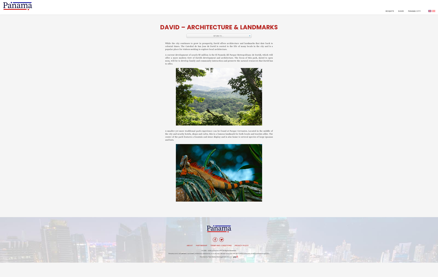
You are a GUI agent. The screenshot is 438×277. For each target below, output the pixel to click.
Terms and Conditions (220, 245)
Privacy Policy (242, 245)
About (190, 245)
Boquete (390, 11)
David (401, 11)
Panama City (414, 11)
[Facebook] (215, 239)
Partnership (201, 245)
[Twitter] (221, 239)
